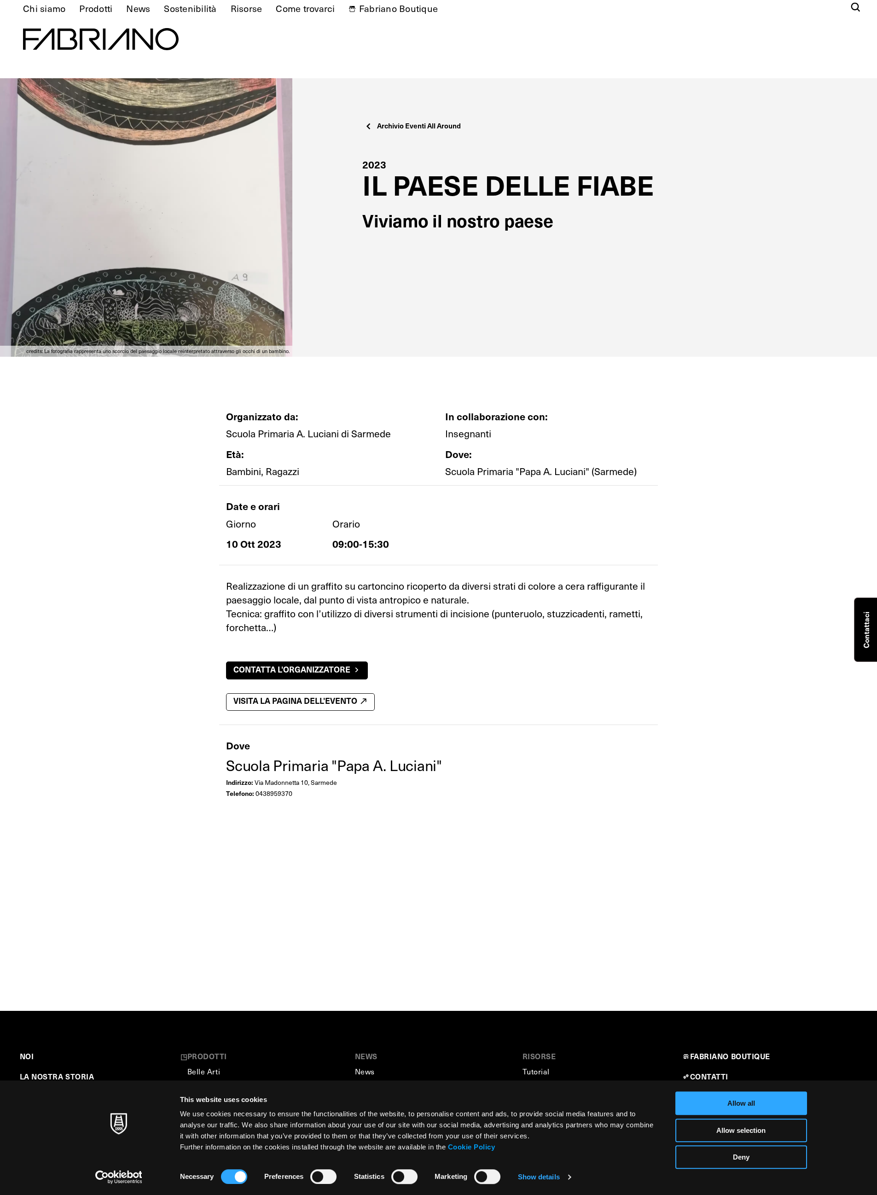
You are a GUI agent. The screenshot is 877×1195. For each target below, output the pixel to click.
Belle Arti (204, 1071)
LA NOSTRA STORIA (57, 1076)
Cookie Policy (471, 1147)
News (138, 8)
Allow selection (741, 1130)
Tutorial (536, 1071)
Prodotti (95, 8)
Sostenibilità (190, 8)
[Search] (855, 8)
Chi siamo (44, 8)
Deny (741, 1157)
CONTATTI (709, 1076)
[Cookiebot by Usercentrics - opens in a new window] (118, 1177)
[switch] (323, 1176)
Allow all (741, 1103)
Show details (539, 1177)
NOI (27, 1056)
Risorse (246, 8)
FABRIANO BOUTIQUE (730, 1056)
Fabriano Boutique (398, 8)
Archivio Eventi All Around (419, 125)
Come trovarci (305, 8)
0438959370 (274, 793)
